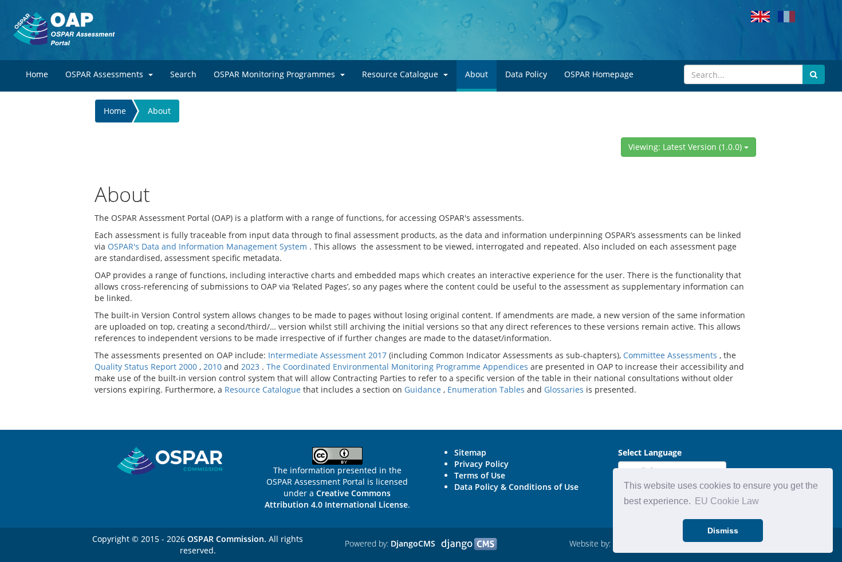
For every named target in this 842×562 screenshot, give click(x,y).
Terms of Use (479, 475)
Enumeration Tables (486, 389)
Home (115, 110)
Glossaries (564, 389)
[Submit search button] (813, 74)
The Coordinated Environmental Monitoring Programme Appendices (397, 366)
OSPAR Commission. (226, 538)
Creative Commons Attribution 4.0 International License (336, 499)
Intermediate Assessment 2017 (327, 355)
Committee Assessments (670, 355)
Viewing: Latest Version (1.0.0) (686, 146)
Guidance (422, 389)
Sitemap (470, 452)
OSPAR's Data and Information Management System (207, 246)
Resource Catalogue (263, 389)
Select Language (650, 452)
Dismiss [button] (722, 530)
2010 (212, 366)
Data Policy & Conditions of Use (516, 486)
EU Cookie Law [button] (727, 501)
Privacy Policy (481, 463)
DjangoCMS (413, 543)
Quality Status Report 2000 (146, 366)
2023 (250, 366)
